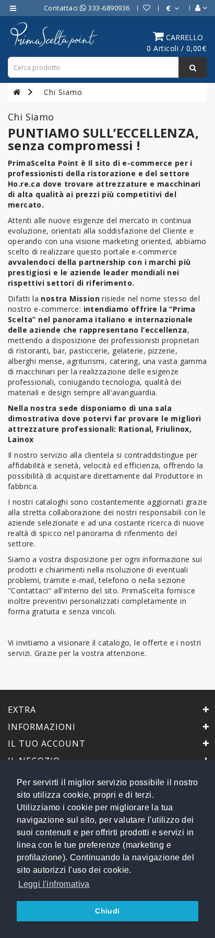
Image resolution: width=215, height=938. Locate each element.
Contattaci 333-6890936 (87, 8)
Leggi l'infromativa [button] (54, 884)
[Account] (196, 8)
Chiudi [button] (107, 911)
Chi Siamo (63, 92)
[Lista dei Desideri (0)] (141, 8)
